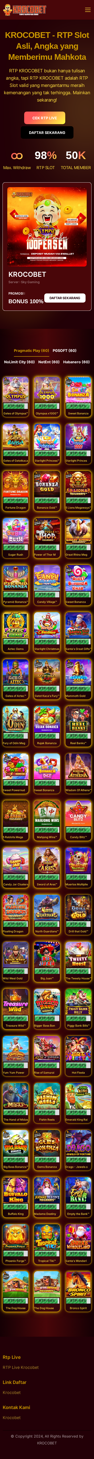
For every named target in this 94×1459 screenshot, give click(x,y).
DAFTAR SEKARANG (47, 132)
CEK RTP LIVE (44, 118)
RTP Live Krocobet (21, 1367)
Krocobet (12, 1392)
